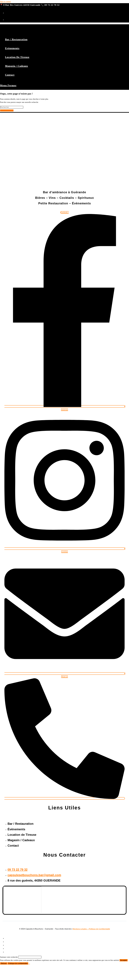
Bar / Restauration (12, 938)
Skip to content (5, 2)
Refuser (4, 963)
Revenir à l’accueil (6, 110)
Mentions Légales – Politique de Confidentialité (91, 929)
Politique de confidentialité (17, 963)
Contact (8, 952)
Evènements (10, 942)
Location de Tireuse (13, 945)
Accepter (123, 960)
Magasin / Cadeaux (12, 949)
